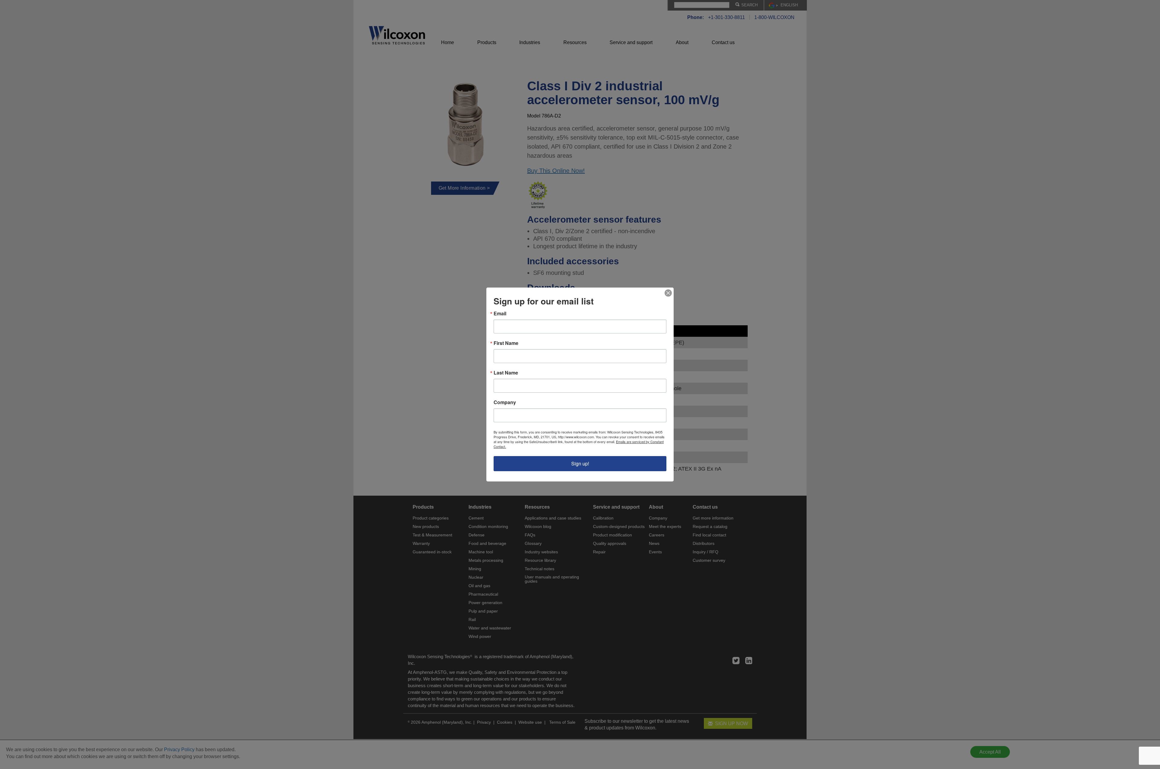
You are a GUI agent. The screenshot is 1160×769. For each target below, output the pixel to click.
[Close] (668, 293)
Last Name (506, 372)
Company (505, 402)
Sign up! (580, 463)
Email (500, 313)
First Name (506, 343)
